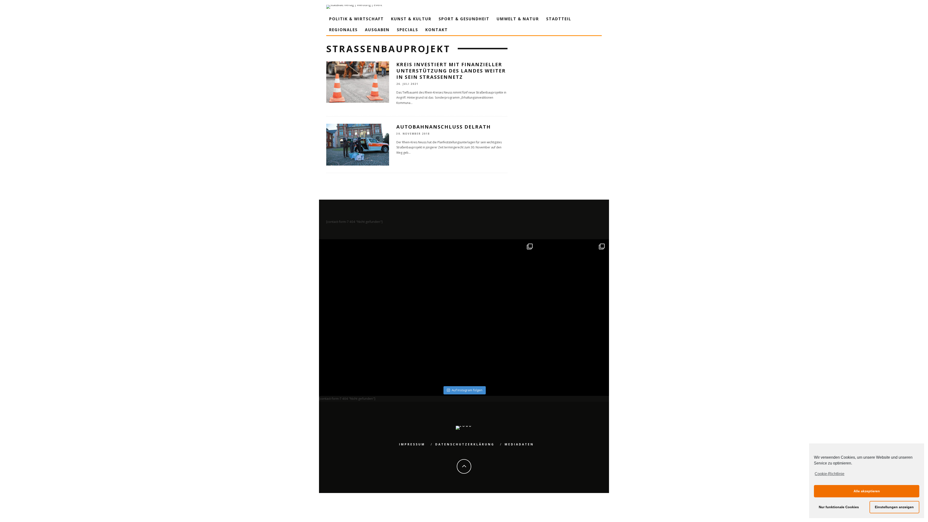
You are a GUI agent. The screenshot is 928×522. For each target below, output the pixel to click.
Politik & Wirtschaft (356, 19)
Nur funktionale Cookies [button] (839, 507)
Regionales (343, 29)
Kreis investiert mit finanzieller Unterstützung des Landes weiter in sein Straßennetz (451, 70)
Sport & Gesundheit (464, 19)
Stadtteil (558, 19)
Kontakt (436, 29)
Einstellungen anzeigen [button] (894, 507)
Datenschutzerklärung (464, 444)
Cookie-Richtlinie (829, 474)
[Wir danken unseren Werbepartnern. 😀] (500, 276)
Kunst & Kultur (411, 19)
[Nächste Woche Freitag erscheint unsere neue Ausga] (355, 348)
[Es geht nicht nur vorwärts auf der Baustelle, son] (355, 276)
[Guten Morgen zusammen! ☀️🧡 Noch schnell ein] (500, 348)
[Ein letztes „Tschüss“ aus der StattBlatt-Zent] (428, 276)
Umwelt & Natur (518, 19)
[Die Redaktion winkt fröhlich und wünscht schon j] (428, 348)
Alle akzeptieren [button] (867, 491)
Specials (407, 29)
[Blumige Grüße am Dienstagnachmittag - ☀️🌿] (572, 348)
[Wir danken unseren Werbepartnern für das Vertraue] (572, 276)
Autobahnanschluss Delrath (443, 126)
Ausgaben (377, 29)
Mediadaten (519, 444)
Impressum (412, 444)
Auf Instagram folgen (467, 390)
